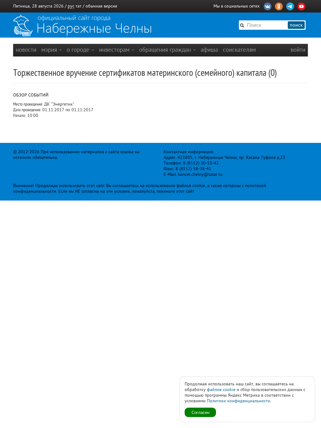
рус (71, 6)
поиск (296, 25)
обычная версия (101, 6)
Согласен (200, 412)
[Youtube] (301, 6)
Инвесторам (115, 49)
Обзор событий (31, 95)
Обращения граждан (165, 49)
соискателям (239, 49)
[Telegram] (290, 6)
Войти (298, 49)
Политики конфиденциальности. (239, 401)
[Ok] (279, 6)
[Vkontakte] (267, 6)
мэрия (50, 49)
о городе (79, 49)
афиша (209, 49)
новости (26, 49)
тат (79, 6)
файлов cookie (221, 389)
